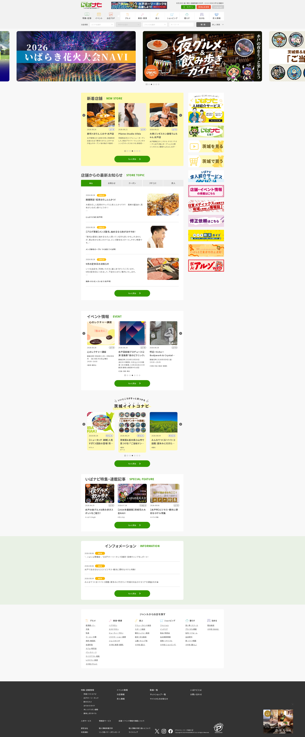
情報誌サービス (105, 721)
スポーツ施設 (140, 629)
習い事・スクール (191, 625)
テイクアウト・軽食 (93, 656)
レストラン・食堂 (92, 660)
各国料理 (89, 644)
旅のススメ (88, 702)
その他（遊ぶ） (140, 644)
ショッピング (172, 18)
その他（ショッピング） (168, 644)
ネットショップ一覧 (158, 694)
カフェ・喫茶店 (91, 648)
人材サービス (86, 721)
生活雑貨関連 (165, 637)
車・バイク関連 (190, 640)
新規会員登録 (203, 7)
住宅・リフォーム (191, 633)
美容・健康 (142, 18)
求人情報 (217, 18)
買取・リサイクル (166, 640)
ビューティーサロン (116, 633)
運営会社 (84, 728)
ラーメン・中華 (91, 637)
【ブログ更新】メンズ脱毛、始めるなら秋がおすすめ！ (111, 231)
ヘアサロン (113, 625)
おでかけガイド (89, 705)
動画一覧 (154, 689)
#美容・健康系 (100, 366)
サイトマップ (133, 732)
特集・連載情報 (87, 689)
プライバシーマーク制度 (183, 730)
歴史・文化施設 (141, 637)
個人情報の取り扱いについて (140, 728)
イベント (98, 18)
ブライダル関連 (191, 629)
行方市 (172, 436)
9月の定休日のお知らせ (97, 263)
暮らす (187, 18)
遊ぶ (157, 18)
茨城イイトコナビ (90, 694)
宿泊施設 (210, 625)
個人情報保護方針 (106, 728)
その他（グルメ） (91, 664)
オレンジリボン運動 (91, 709)
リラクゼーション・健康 (117, 637)
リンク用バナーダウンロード (109, 732)
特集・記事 (87, 18)
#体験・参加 (91, 366)
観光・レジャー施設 (142, 633)
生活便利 (188, 637)
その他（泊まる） (213, 629)
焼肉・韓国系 (91, 640)
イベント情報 (122, 689)
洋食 (87, 629)
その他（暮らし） (191, 644)
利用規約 (84, 732)
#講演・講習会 (123, 366)
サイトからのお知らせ (159, 698)
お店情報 (121, 694)
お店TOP (111, 18)
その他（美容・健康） (116, 644)
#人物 (122, 447)
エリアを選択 (96, 24)
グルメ (127, 18)
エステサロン (114, 629)
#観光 (91, 447)
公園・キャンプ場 (141, 640)
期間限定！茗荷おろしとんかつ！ (101, 199)
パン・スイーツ (91, 652)
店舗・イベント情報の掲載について (132, 721)
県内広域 (109, 436)
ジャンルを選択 (149, 24)
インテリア (164, 629)
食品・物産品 (165, 633)
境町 (142, 436)
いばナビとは (196, 689)
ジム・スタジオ (114, 640)
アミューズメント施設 (143, 625)
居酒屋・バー (90, 625)
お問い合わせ (196, 694)
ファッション (164, 625)
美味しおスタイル (90, 713)
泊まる (202, 18)
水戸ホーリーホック (91, 698)
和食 (87, 633)
